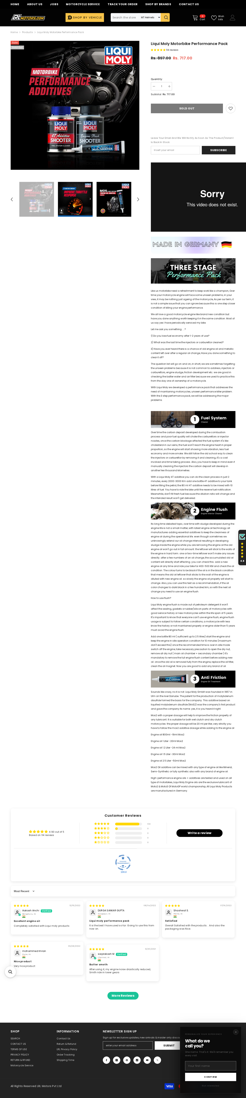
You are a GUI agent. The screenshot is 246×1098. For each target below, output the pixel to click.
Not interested (210, 1085)
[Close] (236, 1032)
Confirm (210, 1076)
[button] (10, 971)
